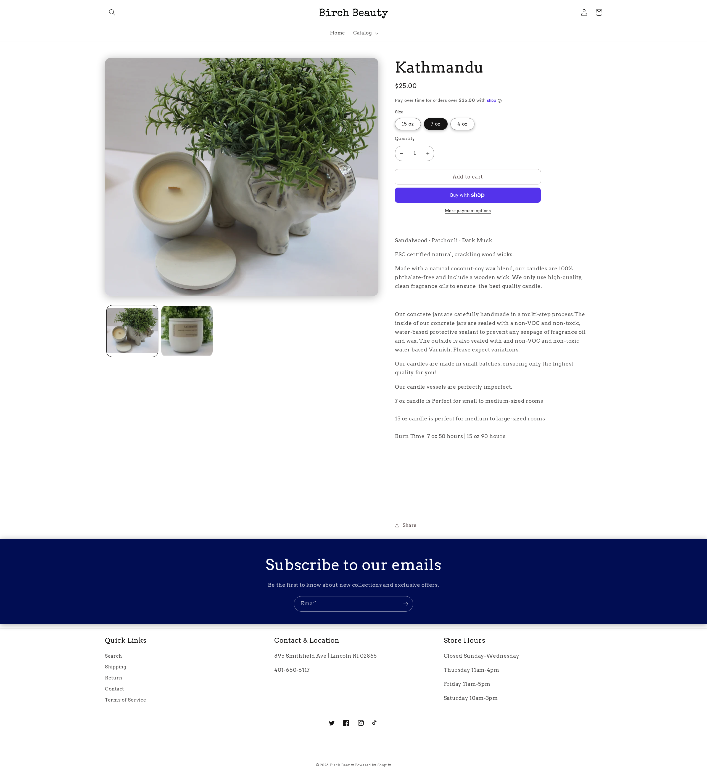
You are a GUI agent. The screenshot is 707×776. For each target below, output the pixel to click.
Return (113, 678)
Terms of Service (125, 700)
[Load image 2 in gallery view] (187, 331)
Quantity (405, 138)
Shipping (115, 667)
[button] (112, 12)
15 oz (408, 124)
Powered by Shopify (373, 765)
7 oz (436, 124)
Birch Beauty (342, 765)
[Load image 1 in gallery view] (132, 331)
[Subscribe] (405, 604)
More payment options (468, 210)
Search (113, 656)
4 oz (462, 124)
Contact (114, 689)
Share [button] (410, 525)
